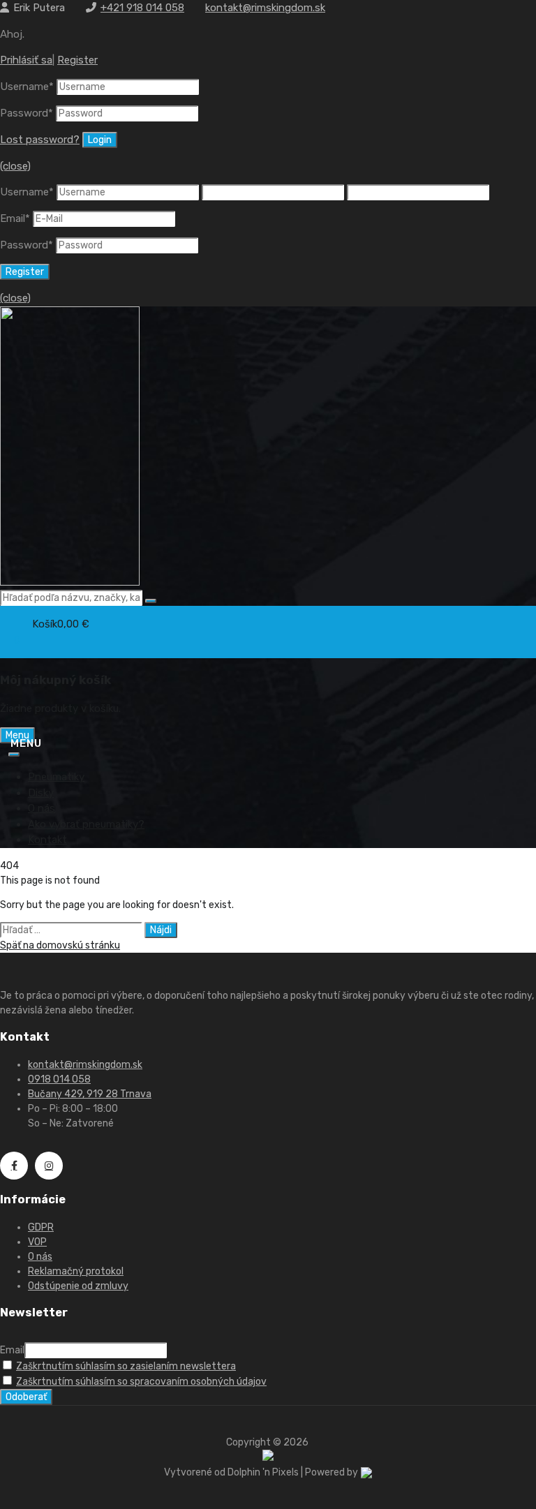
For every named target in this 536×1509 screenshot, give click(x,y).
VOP (37, 1242)
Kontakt (47, 839)
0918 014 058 (59, 1079)
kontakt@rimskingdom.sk (265, 7)
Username (27, 86)
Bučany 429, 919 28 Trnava (89, 1094)
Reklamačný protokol (76, 1271)
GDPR (41, 1227)
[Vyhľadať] (150, 601)
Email (15, 218)
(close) (15, 166)
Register (77, 60)
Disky (41, 793)
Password (26, 113)
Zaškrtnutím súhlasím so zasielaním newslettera (126, 1366)
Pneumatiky (56, 777)
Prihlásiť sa (26, 60)
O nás (41, 808)
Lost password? (40, 139)
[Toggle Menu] (14, 754)
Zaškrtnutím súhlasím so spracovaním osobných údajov (141, 1382)
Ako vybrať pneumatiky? (86, 824)
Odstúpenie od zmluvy (78, 1286)
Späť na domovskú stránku (60, 945)
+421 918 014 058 (142, 7)
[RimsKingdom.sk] (70, 582)
